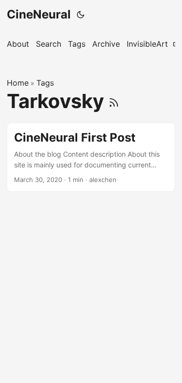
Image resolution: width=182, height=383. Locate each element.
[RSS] (113, 101)
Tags (45, 83)
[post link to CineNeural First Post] (91, 157)
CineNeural (39, 14)
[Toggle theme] (80, 14)
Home (18, 83)
